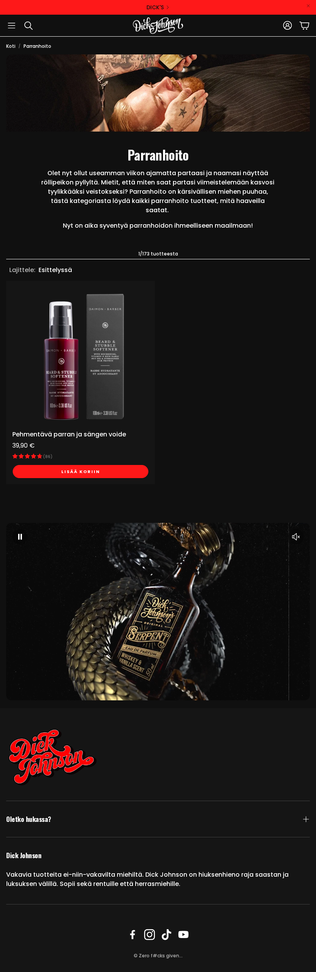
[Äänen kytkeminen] (296, 536)
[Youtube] (183, 934)
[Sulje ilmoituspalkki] (308, 6)
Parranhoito (37, 46)
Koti (10, 46)
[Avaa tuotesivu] (80, 355)
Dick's (155, 7)
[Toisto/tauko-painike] (20, 536)
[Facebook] (132, 934)
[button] (11, 25)
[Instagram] (149, 934)
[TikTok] (166, 934)
